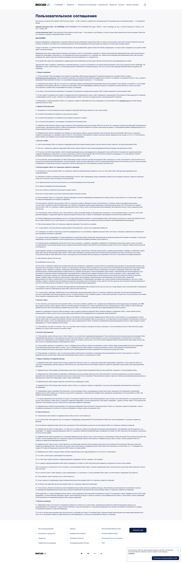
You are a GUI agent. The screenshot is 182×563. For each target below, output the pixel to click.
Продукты (70, 5)
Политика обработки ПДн (110, 533)
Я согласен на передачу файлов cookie (165, 558)
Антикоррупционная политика (79, 543)
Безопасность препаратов (46, 533)
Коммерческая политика (78, 533)
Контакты (121, 5)
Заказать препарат (132, 5)
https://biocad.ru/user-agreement (46, 78)
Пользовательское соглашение (112, 538)
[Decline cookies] (178, 550)
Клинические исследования (87, 5)
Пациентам (113, 5)
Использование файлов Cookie (111, 529)
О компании (59, 5)
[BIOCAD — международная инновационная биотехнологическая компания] (41, 553)
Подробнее (131, 553)
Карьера (72, 529)
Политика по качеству (77, 538)
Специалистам (103, 5)
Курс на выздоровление (45, 529)
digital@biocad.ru (124, 101)
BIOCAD (43, 4)
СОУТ (103, 543)
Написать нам (138, 530)
